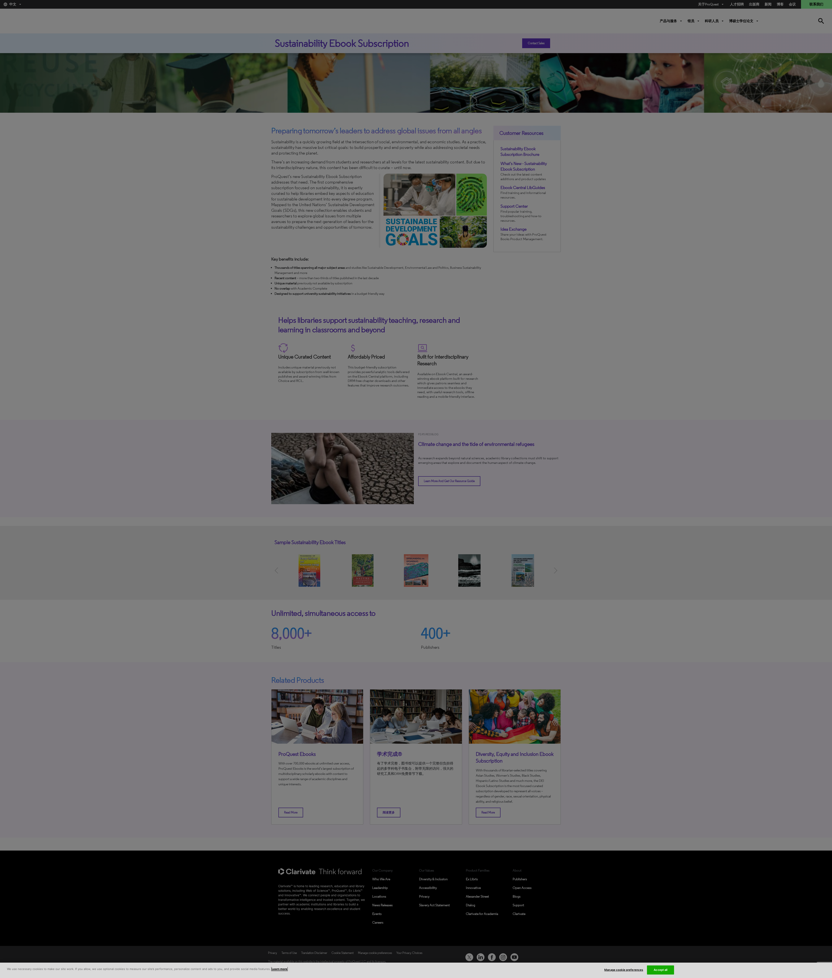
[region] (416, 970)
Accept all (660, 969)
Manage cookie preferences (623, 969)
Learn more (279, 969)
